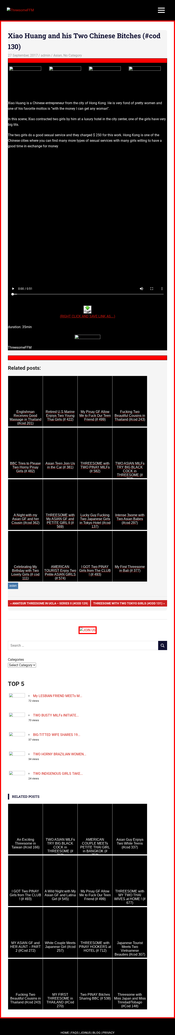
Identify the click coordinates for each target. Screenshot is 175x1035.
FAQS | (75, 1032)
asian (13, 585)
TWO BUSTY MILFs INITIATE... (56, 715)
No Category (72, 55)
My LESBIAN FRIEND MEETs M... (57, 696)
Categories (16, 660)
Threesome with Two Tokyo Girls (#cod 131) (127, 604)
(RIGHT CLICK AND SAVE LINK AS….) (87, 316)
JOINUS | (86, 1032)
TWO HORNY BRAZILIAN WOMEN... (59, 754)
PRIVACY (108, 1032)
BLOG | (97, 1032)
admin (45, 55)
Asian (57, 55)
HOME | (66, 1032)
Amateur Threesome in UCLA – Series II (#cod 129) (50, 604)
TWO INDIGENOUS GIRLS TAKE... (58, 774)
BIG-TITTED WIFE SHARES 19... (56, 735)
